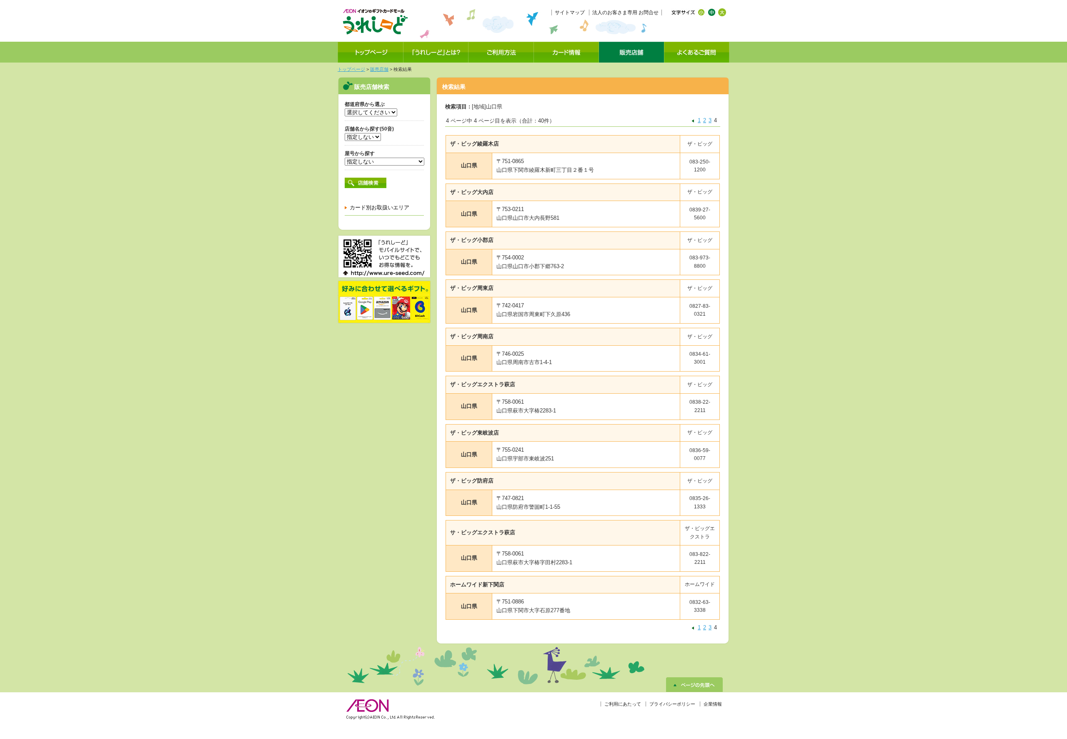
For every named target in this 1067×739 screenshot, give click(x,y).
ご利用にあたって (622, 703)
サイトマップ (570, 12)
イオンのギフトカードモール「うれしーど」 (375, 21)
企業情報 (713, 703)
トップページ (351, 69)
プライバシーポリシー (672, 703)
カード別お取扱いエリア (379, 207)
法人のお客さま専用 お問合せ (625, 12)
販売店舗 (379, 69)
